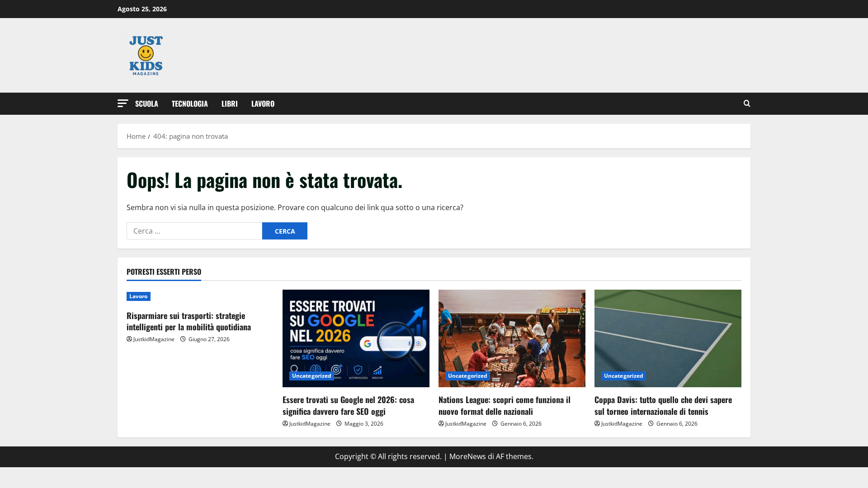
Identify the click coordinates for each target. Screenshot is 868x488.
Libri (230, 103)
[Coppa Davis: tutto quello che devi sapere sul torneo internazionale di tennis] (667, 339)
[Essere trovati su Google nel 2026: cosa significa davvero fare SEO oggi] (356, 339)
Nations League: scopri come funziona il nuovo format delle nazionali (505, 405)
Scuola (146, 103)
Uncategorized (311, 376)
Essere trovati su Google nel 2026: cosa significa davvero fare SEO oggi (348, 405)
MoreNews (467, 456)
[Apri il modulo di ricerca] (747, 104)
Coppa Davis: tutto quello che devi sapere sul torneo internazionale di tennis (663, 405)
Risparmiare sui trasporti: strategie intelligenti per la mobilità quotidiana (189, 321)
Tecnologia (190, 103)
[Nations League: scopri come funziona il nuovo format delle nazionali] (512, 339)
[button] (123, 103)
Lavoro (262, 103)
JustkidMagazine (154, 339)
